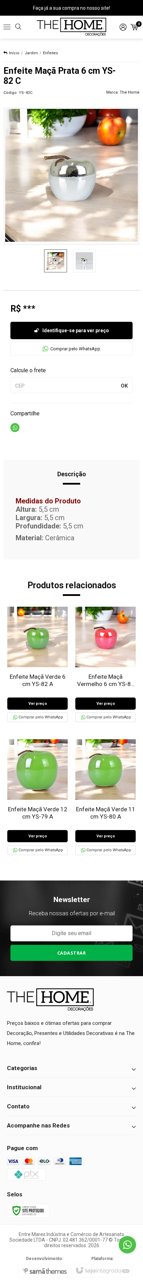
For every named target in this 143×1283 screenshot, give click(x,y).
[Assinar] (71, 953)
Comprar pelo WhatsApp (75, 348)
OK (124, 386)
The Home (130, 92)
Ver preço (37, 703)
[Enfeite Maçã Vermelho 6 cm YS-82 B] (105, 664)
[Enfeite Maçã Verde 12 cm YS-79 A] (37, 797)
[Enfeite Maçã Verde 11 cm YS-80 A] (105, 797)
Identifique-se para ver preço (75, 330)
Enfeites (50, 53)
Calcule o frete (28, 370)
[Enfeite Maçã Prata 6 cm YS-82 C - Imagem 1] (55, 260)
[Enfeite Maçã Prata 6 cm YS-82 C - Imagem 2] (84, 260)
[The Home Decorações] (71, 27)
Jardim (31, 53)
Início (14, 53)
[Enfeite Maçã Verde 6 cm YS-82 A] (37, 664)
